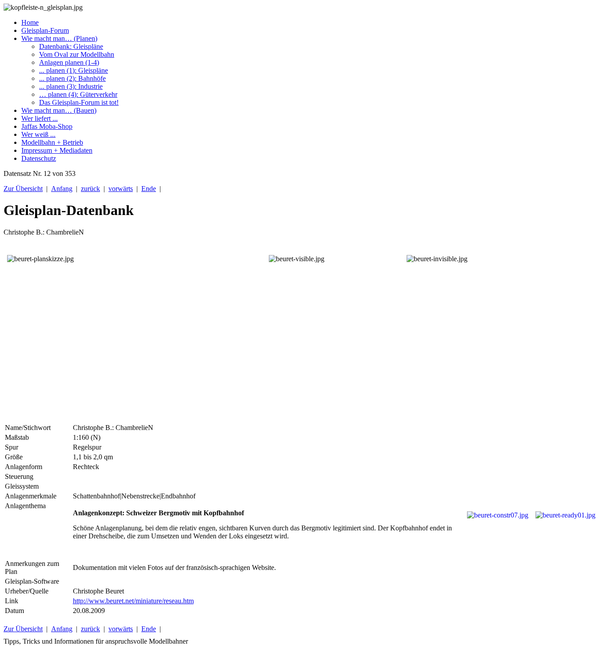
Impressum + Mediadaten (56, 150)
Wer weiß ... (38, 134)
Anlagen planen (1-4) (69, 62)
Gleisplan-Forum (45, 30)
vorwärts (120, 188)
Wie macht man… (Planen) (59, 38)
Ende (148, 188)
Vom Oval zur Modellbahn (76, 54)
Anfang (61, 188)
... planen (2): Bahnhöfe (72, 78)
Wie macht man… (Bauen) (58, 110)
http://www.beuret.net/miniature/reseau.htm (133, 601)
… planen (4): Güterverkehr (78, 94)
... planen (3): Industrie (71, 86)
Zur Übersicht (23, 188)
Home (30, 22)
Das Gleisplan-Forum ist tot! (79, 102)
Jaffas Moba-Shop (46, 126)
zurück (90, 188)
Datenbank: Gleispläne (71, 46)
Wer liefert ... (39, 118)
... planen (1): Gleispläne (73, 70)
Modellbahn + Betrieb (52, 142)
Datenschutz (38, 158)
